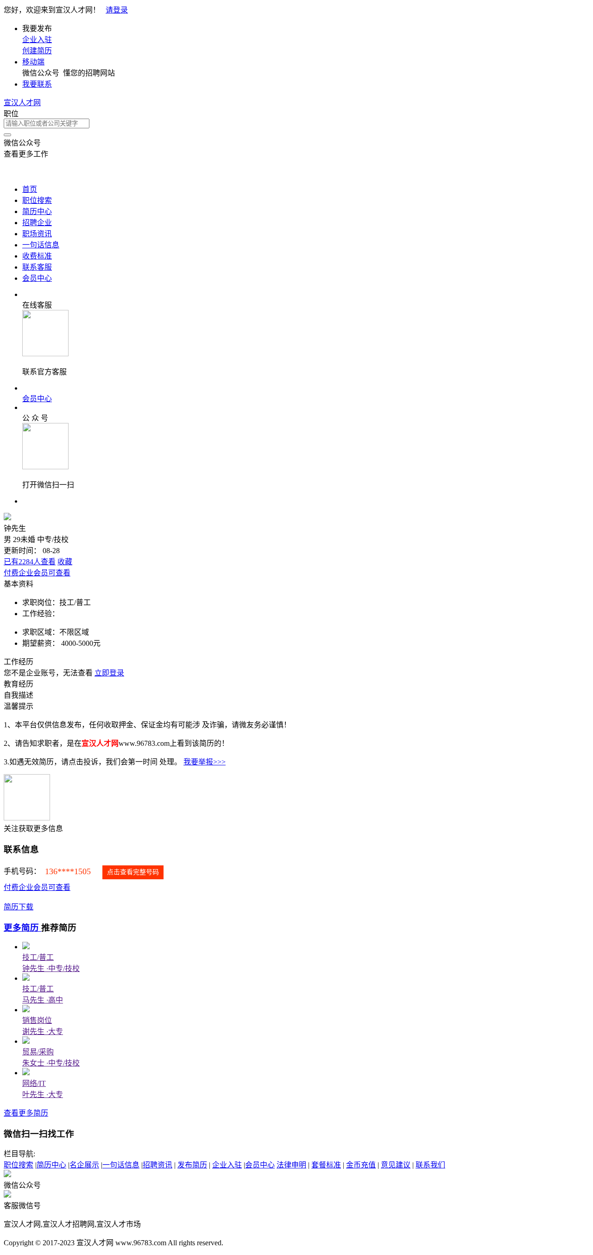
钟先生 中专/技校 (51, 968)
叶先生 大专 (42, 1094)
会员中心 (37, 278)
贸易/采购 (38, 1052)
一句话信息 (40, 245)
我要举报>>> (204, 762)
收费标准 (37, 256)
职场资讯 (37, 234)
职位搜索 (37, 200)
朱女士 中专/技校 (51, 1063)
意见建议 (395, 1165)
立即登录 (109, 673)
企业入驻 (37, 40)
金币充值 (361, 1165)
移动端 (33, 62)
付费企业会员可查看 (37, 573)
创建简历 (37, 51)
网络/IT (34, 1083)
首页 (29, 189)
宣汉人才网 (22, 103)
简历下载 (18, 907)
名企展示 (84, 1165)
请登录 (117, 10)
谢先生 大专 (42, 1031)
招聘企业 (37, 223)
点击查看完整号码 (133, 872)
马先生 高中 (42, 1000)
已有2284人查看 (30, 562)
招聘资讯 (157, 1165)
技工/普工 (38, 957)
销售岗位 (37, 1020)
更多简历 (22, 928)
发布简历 (192, 1165)
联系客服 (37, 267)
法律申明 (291, 1165)
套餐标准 (326, 1165)
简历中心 (37, 211)
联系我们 (430, 1165)
